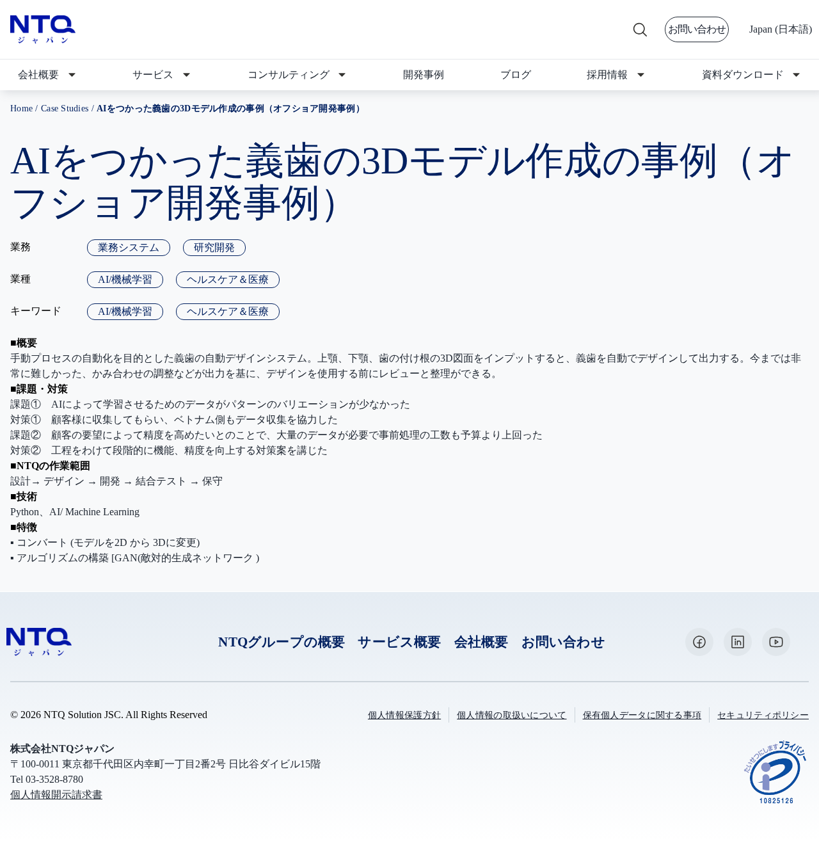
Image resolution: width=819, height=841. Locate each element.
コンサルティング (289, 74)
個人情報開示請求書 (56, 794)
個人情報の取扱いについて (511, 715)
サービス (152, 74)
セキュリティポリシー (763, 715)
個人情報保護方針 (404, 715)
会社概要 (38, 74)
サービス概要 (399, 641)
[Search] (639, 29)
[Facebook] (699, 642)
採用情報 (607, 74)
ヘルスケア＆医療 (228, 279)
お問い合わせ (697, 29)
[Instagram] (737, 642)
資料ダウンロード (743, 74)
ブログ (515, 74)
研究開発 (214, 247)
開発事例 (423, 74)
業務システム (128, 247)
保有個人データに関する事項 (642, 715)
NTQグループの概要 (281, 641)
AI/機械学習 (125, 279)
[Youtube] (776, 642)
